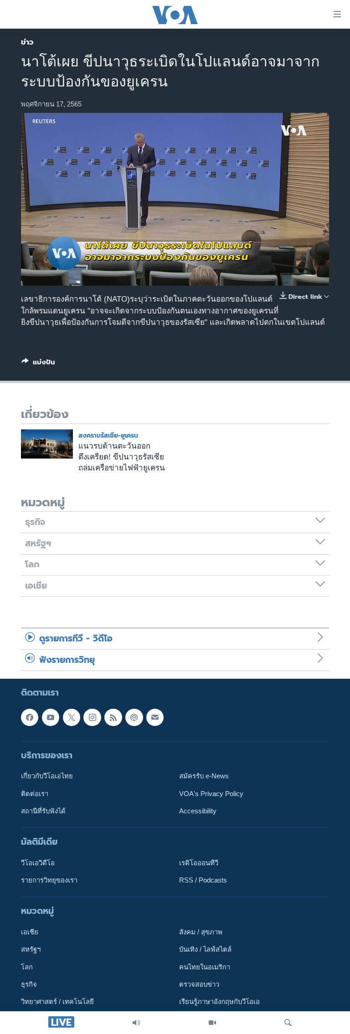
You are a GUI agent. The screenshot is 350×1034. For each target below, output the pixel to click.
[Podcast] (134, 717)
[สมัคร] (155, 717)
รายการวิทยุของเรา (49, 880)
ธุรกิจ (29, 984)
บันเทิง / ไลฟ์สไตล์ (205, 949)
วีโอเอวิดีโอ (38, 863)
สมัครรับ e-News (204, 776)
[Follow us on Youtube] (50, 717)
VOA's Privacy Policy (211, 793)
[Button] (38, 364)
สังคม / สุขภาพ (200, 932)
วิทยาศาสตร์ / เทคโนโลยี (57, 1001)
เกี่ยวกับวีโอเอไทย (47, 776)
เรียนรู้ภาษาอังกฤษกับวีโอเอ (219, 1001)
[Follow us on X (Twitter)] (71, 717)
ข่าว (27, 42)
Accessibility (197, 811)
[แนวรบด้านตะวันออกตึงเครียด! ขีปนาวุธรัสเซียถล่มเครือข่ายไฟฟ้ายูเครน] (47, 444)
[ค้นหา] (288, 1022)
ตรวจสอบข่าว (199, 984)
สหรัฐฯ (31, 949)
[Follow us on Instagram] (92, 717)
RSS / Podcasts (203, 880)
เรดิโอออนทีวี (198, 863)
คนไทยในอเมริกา (204, 967)
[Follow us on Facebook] (29, 717)
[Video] (212, 1022)
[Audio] (136, 1022)
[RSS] (113, 717)
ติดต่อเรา (34, 793)
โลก (27, 967)
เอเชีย (29, 932)
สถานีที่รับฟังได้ (43, 811)
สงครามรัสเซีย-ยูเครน (108, 435)
